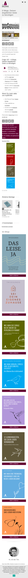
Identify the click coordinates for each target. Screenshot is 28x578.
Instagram (14, 107)
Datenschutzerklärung (14, 573)
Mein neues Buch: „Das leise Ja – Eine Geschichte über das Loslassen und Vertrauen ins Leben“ (7, 212)
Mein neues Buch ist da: (8, 32)
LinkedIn (11, 109)
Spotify (15, 81)
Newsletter (14, 111)
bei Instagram (5, 40)
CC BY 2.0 (4, 117)
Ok (14, 575)
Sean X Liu (11, 115)
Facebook (7, 105)
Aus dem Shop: (5, 141)
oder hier (11, 77)
